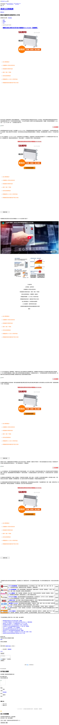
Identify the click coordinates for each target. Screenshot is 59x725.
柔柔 (1, 639)
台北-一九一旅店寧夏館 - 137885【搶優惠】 (11, 627)
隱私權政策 (36, 708)
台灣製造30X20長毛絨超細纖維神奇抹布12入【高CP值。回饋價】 (16, 626)
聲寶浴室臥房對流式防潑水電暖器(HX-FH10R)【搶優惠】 (20, 28)
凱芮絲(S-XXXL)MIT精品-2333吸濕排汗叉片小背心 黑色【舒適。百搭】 (17, 631)
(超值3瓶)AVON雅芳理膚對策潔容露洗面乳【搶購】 (13, 630)
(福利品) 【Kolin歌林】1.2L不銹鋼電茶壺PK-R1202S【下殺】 (15, 623)
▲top (1, 651)
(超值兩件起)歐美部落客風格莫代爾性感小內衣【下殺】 (14, 633)
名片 (4, 22)
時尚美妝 (10, 17)
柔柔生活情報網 (6, 9)
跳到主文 (2, 12)
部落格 (4, 21)
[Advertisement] (29, 109)
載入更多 (2, 653)
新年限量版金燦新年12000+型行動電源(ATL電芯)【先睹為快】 (15, 624)
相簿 (4, 20)
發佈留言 (2, 660)
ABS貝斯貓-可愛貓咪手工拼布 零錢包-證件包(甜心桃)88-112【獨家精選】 (18, 622)
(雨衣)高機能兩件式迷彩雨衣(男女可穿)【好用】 (12, 629)
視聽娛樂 (9, 649)
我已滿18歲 (3, 722)
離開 (6, 722)
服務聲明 (40, 708)
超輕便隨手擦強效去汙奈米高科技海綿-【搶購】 (12, 620)
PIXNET (21, 708)
